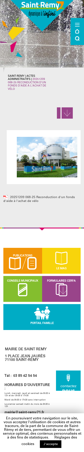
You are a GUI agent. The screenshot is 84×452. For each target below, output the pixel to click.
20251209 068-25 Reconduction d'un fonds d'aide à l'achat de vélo (39, 199)
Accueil (77, 31)
